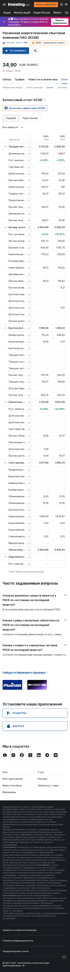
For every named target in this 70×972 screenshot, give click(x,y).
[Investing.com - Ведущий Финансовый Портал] (19, 5)
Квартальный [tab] (30, 118)
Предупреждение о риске (16, 951)
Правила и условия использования (20, 930)
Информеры (9, 792)
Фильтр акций (22, 12)
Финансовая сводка (12, 87)
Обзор (7, 79)
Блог (5, 772)
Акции (7, 12)
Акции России (41, 12)
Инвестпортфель (12, 785)
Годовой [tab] (11, 118)
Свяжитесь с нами (48, 785)
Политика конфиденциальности (18, 940)
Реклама (42, 778)
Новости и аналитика (42, 79)
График (20, 79)
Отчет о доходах (34, 87)
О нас (41, 772)
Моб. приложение (13, 778)
